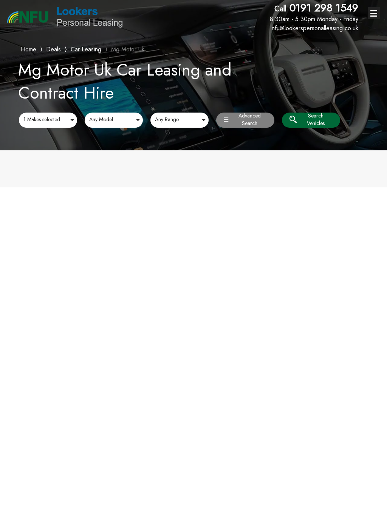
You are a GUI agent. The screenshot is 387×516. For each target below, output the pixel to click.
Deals (53, 49)
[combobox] (48, 120)
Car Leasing (86, 49)
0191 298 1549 (314, 12)
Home (28, 48)
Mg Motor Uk (127, 49)
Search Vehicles (316, 120)
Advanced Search (249, 120)
